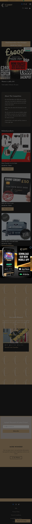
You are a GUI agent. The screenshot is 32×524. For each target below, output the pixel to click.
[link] (24, 269)
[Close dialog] (30, 247)
